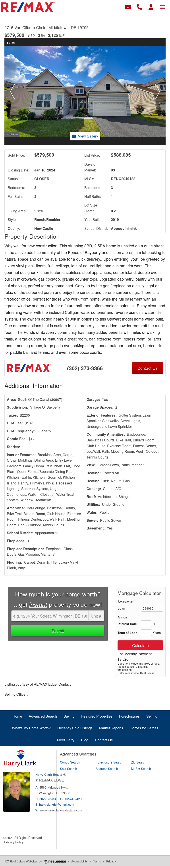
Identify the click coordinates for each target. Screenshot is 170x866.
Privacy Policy (13, 842)
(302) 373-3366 (85, 368)
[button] (12, 91)
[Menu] (162, 6)
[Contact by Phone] (139, 6)
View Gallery (88, 136)
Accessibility (79, 861)
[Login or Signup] (151, 6)
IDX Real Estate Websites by (23, 861)
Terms (97, 861)
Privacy (111, 861)
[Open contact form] (128, 6)
